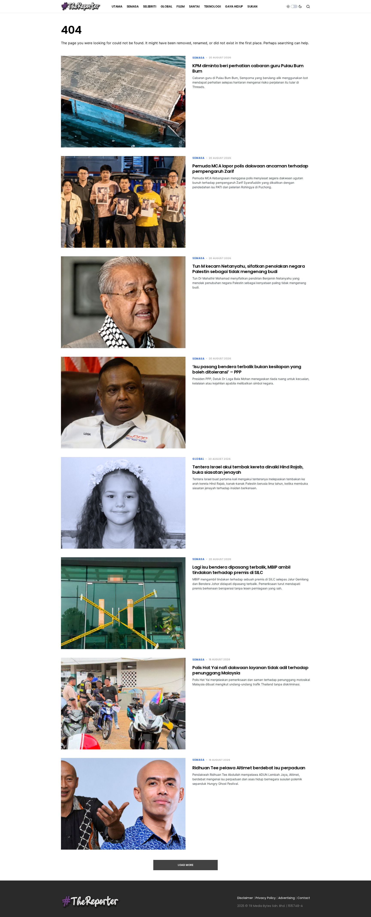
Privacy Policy (265, 898)
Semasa (198, 57)
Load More (185, 865)
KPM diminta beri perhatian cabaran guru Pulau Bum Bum (248, 68)
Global (198, 459)
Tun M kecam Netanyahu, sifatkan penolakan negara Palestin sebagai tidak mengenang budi (248, 269)
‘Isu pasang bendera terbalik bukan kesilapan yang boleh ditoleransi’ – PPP (246, 369)
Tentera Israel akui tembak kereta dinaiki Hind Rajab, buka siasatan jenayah (247, 469)
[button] (294, 6)
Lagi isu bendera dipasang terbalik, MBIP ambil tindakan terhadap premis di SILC (241, 569)
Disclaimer (245, 898)
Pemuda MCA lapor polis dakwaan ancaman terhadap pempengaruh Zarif (250, 168)
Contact (303, 898)
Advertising (286, 898)
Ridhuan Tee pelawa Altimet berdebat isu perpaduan (248, 768)
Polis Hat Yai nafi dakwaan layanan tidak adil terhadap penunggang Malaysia (250, 670)
